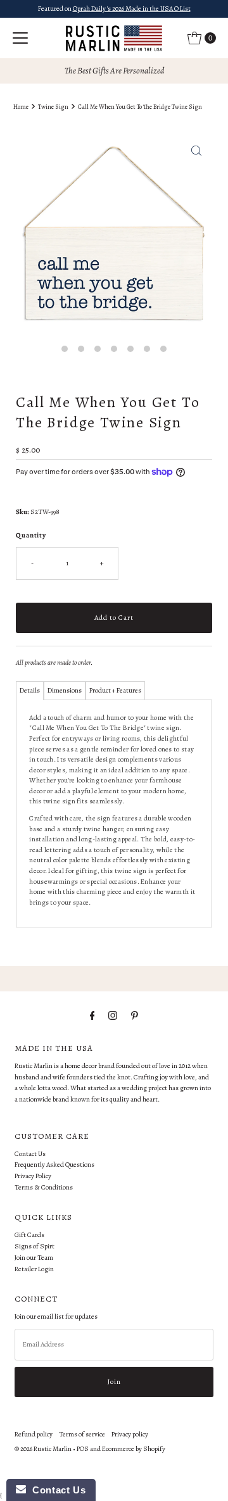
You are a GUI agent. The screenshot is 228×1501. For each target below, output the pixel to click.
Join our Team (34, 1257)
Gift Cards (29, 1235)
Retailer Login (34, 1269)
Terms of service (82, 1434)
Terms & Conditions (44, 1187)
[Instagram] (112, 1016)
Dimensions (65, 690)
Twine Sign (53, 107)
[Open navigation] (20, 38)
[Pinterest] (134, 1016)
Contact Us (30, 1154)
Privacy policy (129, 1434)
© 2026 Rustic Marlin (43, 1449)
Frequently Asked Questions (54, 1164)
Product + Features (115, 690)
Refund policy (34, 1434)
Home (20, 107)
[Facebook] (92, 1016)
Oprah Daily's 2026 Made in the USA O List (132, 8)
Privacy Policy (33, 1176)
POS (83, 1449)
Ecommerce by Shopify (133, 1449)
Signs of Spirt (34, 1246)
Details (30, 690)
